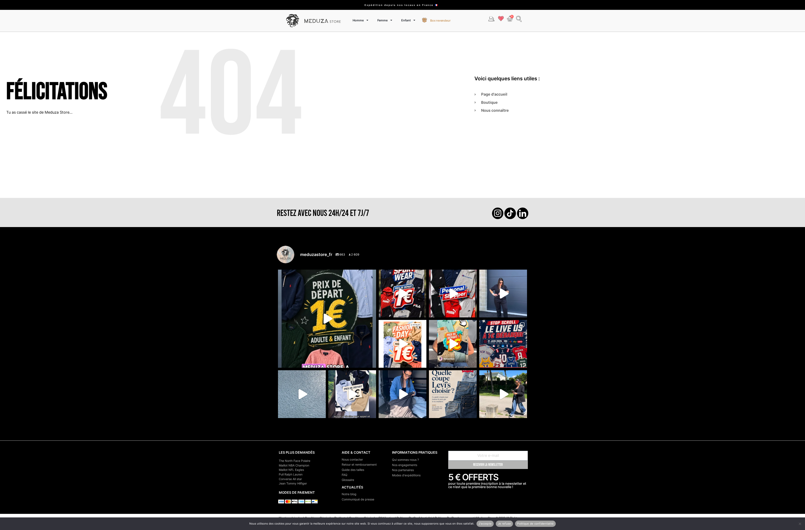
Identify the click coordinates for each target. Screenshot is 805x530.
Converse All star (290, 479)
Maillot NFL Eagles (291, 470)
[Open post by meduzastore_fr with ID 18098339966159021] (453, 394)
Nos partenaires (403, 470)
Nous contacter (352, 459)
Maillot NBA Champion (294, 465)
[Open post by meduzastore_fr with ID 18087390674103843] (302, 394)
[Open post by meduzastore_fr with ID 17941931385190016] (503, 394)
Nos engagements (404, 465)
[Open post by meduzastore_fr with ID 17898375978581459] (327, 319)
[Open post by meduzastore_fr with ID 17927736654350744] (503, 293)
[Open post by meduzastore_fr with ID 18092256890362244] (503, 344)
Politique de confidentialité (535, 523)
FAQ (344, 475)
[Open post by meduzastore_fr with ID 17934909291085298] (402, 344)
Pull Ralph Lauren (291, 474)
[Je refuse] (800, 524)
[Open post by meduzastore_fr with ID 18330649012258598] (402, 293)
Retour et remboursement (359, 464)
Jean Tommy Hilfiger (293, 483)
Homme (358, 20)
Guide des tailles (353, 470)
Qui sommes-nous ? (405, 459)
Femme (382, 20)
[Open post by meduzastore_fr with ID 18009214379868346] (453, 344)
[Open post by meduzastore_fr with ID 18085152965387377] (352, 394)
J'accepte (485, 523)
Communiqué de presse (358, 499)
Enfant (406, 20)
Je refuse (504, 523)
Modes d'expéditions (406, 475)
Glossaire (348, 480)
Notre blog (349, 494)
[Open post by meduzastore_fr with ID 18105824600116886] (453, 293)
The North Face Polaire (294, 460)
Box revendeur (440, 20)
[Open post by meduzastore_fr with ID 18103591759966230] (402, 394)
